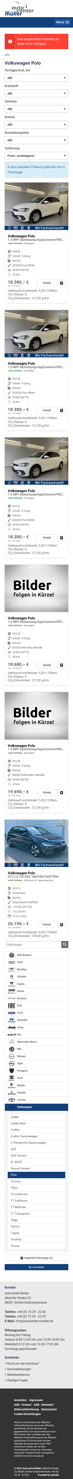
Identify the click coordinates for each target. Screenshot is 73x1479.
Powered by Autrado (48, 1475)
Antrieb (10, 117)
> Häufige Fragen (16, 1380)
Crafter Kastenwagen (24, 1136)
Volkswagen (24, 1107)
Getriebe (11, 101)
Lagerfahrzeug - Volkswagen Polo (36, 243)
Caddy (15, 1117)
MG (19, 1049)
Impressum (36, 1400)
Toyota (21, 1100)
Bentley (22, 969)
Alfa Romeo (24, 955)
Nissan (21, 1056)
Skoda (21, 1085)
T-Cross (16, 1181)
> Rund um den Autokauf (22, 1363)
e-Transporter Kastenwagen (28, 1142)
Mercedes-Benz (27, 1042)
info (7, 55)
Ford (20, 1013)
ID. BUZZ (16, 1162)
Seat (20, 1078)
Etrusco (21, 998)
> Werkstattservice (17, 1375)
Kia (19, 1034)
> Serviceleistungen (18, 1369)
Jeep (20, 1027)
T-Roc (14, 1188)
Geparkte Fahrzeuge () (38, 1257)
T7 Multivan (18, 1207)
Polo (14, 1175)
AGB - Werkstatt (44, 1404)
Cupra (21, 984)
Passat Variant (20, 1168)
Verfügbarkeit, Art (17, 70)
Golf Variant (18, 1155)
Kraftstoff (11, 86)
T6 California (19, 1194)
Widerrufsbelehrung (26, 1409)
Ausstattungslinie (17, 132)
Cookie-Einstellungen (27, 1414)
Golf (13, 1149)
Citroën (21, 976)
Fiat (19, 1005)
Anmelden (20, 1400)
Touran (15, 1246)
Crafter (15, 1129)
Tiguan (15, 1233)
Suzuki (21, 1092)
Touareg (16, 1239)
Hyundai (22, 1020)
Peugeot (22, 1070)
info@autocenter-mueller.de (34, 1321)
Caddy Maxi (18, 1123)
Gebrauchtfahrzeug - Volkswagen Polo (36, 880)
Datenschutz (49, 1409)
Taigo (14, 1220)
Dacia (20, 991)
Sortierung (12, 148)
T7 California (19, 1200)
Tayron (15, 1226)
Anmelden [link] (38, 1267)
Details (47, 282)
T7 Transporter (20, 1213)
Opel (20, 1063)
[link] (61, 283)
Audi (20, 962)
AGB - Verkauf (22, 1404)
